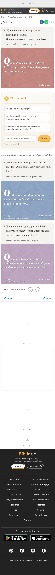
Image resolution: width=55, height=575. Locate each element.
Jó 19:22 (8, 298)
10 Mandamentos (41, 479)
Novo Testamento (41, 499)
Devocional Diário (41, 494)
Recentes (41, 504)
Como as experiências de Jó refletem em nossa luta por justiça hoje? (24, 127)
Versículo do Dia (14, 489)
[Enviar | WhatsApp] (46, 22)
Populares (14, 504)
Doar (34, 11)
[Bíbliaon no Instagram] (33, 551)
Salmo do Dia (41, 489)
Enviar (44, 138)
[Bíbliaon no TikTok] (22, 551)
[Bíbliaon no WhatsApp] (11, 551)
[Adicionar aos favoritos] (51, 22)
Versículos (14, 479)
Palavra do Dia (14, 494)
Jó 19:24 (47, 298)
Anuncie (27, 520)
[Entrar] (42, 10)
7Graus (21, 560)
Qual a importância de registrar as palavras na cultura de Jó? (21, 117)
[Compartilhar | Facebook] (42, 22)
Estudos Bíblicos (14, 484)
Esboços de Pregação (40, 484)
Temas (14, 510)
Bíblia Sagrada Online (11, 12)
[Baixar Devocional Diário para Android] (15, 538)
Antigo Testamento (14, 499)
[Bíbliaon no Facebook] (44, 551)
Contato (40, 510)
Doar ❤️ (18, 466)
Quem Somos (41, 515)
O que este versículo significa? (19, 108)
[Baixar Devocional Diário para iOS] (40, 538)
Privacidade (14, 515)
